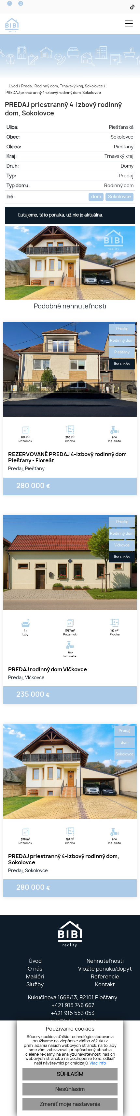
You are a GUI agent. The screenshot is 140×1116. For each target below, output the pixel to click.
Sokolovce (119, 196)
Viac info (98, 1063)
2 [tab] (70, 408)
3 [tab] (77, 408)
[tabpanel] (70, 369)
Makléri (35, 976)
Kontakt (105, 984)
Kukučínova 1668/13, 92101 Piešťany (72, 997)
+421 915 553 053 (71, 1013)
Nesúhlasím (70, 1089)
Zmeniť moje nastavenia (70, 1104)
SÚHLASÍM (70, 1074)
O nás (35, 969)
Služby (35, 984)
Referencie (105, 976)
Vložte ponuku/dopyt (105, 969)
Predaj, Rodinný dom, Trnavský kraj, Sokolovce (62, 86)
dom (96, 196)
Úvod (13, 86)
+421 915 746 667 (72, 1005)
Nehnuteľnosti (105, 961)
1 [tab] (63, 408)
